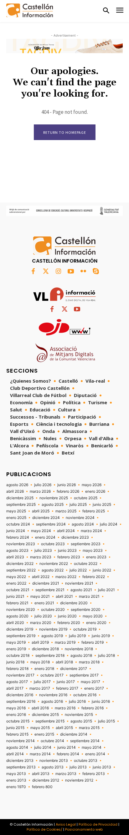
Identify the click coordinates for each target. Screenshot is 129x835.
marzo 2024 (91, 531)
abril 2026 (15, 491)
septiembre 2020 (86, 609)
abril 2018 (64, 662)
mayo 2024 (41, 531)
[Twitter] (45, 271)
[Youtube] (70, 271)
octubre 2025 (85, 498)
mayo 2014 (91, 747)
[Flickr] (83, 271)
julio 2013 (78, 767)
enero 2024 (45, 537)
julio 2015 (106, 721)
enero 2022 (16, 583)
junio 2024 (15, 531)
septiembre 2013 (21, 767)
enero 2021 (44, 603)
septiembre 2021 (49, 590)
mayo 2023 (93, 550)
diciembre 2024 (46, 518)
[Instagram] (58, 271)
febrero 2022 (93, 577)
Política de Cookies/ (44, 829)
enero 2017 (94, 688)
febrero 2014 (68, 754)
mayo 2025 (16, 511)
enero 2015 (44, 734)
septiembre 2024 (51, 524)
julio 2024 (108, 524)
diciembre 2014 (73, 734)
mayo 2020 (93, 616)
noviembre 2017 (20, 675)
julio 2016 (77, 701)
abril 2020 (15, 623)
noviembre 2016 (53, 695)
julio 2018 (106, 655)
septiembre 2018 (49, 655)
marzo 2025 (65, 511)
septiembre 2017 (84, 675)
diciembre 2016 (19, 695)
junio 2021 (15, 596)
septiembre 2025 (21, 504)
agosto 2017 (17, 682)
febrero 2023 (68, 557)
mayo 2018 (40, 662)
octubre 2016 (84, 695)
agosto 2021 (81, 590)
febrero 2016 (92, 708)
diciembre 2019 (19, 629)
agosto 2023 (17, 550)
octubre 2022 (85, 564)
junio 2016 (101, 701)
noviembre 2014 (20, 741)
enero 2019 (16, 649)
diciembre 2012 (45, 780)
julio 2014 (42, 747)
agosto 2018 (81, 655)
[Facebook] (33, 271)
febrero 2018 (17, 669)
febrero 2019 (92, 642)
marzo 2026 (40, 491)
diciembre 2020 (74, 603)
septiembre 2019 (20, 636)
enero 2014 (95, 754)
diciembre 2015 (45, 715)
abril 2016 (40, 708)
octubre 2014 (52, 741)
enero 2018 (44, 669)
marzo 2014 (40, 754)
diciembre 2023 (75, 537)
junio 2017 (66, 682)
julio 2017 (42, 682)
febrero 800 (42, 787)
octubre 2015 (17, 721)
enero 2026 (95, 491)
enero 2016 (16, 715)
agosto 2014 (17, 747)
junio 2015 (15, 728)
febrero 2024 (17, 537)
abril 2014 (15, 754)
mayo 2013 (16, 774)
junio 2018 (15, 662)
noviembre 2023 (20, 544)
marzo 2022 (65, 577)
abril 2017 (14, 688)
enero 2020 (96, 623)
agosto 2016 (52, 701)
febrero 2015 (17, 734)
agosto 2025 (53, 504)
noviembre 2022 (53, 564)
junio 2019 (101, 636)
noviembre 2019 (53, 629)
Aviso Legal (66, 824)
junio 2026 (66, 485)
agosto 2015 (81, 721)
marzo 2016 (65, 708)
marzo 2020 (40, 623)
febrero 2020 (68, 623)
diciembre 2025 (20, 498)
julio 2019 (77, 636)
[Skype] (96, 271)
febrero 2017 (67, 688)
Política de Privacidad (98, 824)
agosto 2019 (52, 636)
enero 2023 (96, 557)
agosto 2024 (83, 524)
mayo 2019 (16, 642)
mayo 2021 (40, 596)
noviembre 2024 (80, 518)
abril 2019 (40, 642)
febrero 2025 (93, 511)
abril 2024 (66, 531)
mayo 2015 (40, 728)
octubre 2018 (17, 655)
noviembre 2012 (79, 780)
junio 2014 (66, 747)
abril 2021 (64, 596)
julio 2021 (106, 590)
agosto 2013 (53, 767)
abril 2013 (40, 774)
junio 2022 (102, 570)
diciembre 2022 (20, 564)
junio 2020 (67, 616)
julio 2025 (78, 504)
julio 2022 (78, 570)
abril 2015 (64, 728)
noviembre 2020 (20, 609)
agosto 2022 (53, 570)
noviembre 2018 (79, 649)
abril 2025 (40, 511)
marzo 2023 (40, 557)
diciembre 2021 (45, 583)
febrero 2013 (93, 774)
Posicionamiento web (84, 829)
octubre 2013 (85, 760)
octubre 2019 (84, 629)
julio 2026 (42, 485)
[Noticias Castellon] (29, 10)
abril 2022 (40, 577)
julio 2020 (43, 616)
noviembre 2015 (79, 715)
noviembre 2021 (79, 583)
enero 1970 (16, 787)
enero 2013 (16, 780)
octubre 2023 (53, 544)
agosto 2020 (17, 616)
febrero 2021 (17, 603)
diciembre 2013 (20, 760)
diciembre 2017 (73, 669)
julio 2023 (43, 550)
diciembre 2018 (45, 649)
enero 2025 (16, 518)
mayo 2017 (90, 682)
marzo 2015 (89, 728)
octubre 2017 (52, 675)
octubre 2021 (17, 590)
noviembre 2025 (53, 498)
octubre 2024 (18, 524)
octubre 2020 (53, 609)
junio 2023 (67, 550)
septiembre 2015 (49, 721)
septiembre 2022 (21, 570)
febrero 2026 (68, 491)
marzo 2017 (39, 688)
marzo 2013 (65, 774)
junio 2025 (102, 504)
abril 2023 (15, 557)
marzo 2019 (65, 642)
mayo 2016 (16, 708)
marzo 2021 (89, 596)
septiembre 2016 (20, 701)
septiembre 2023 (86, 544)
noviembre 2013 (53, 760)
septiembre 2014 (85, 741)
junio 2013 (102, 767)
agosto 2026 (17, 485)
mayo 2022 (16, 577)
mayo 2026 (91, 485)
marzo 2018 (89, 662)
